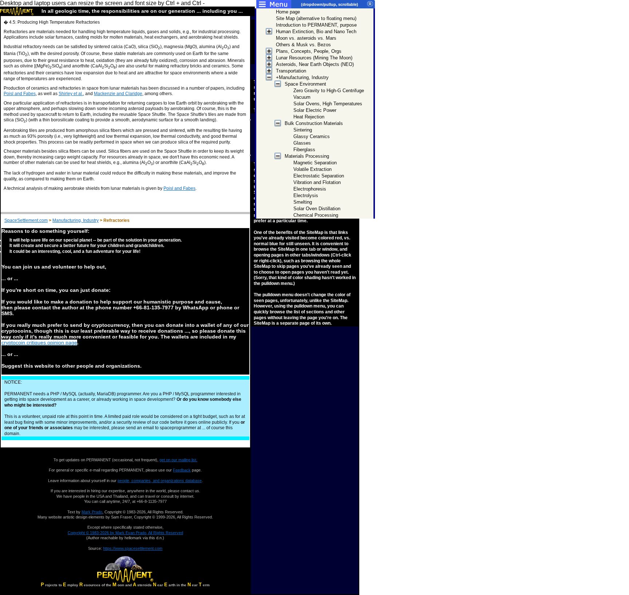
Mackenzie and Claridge (118, 93)
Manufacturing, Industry (75, 220)
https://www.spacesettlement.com (132, 548)
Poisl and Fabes (20, 93)
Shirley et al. (71, 93)
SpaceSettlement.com (26, 220)
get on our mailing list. (178, 460)
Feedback (182, 470)
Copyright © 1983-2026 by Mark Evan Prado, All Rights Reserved (125, 533)
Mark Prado (92, 512)
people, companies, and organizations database (160, 480)
